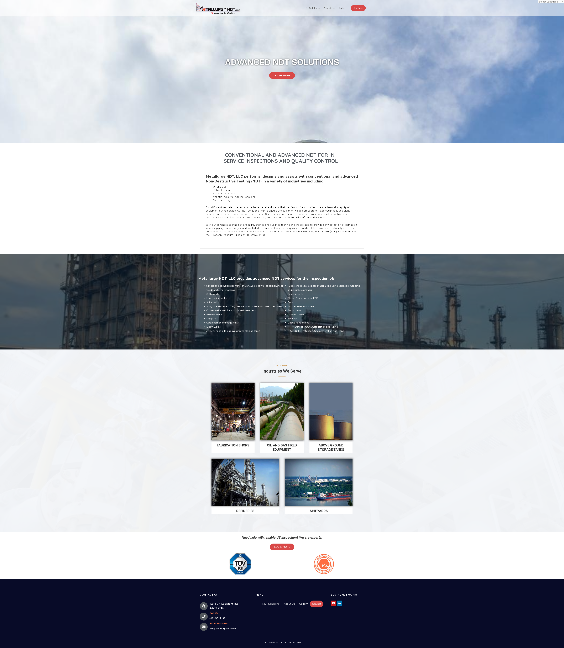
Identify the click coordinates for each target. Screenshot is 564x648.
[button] (282, 75)
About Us (329, 8)
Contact (316, 603)
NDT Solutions (311, 8)
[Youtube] (333, 603)
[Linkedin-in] (339, 603)
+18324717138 (217, 618)
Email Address (218, 623)
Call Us (213, 613)
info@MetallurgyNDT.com (222, 628)
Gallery (342, 8)
